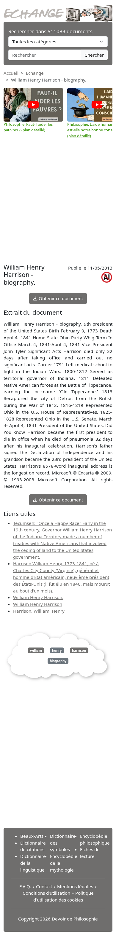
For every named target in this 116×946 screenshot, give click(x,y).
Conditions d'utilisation (46, 893)
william (36, 650)
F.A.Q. (25, 886)
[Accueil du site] (58, 10)
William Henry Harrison (37, 604)
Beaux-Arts (31, 836)
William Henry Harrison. (38, 597)
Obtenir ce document (60, 298)
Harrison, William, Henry (39, 611)
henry (57, 650)
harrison (79, 650)
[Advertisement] (58, 201)
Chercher (94, 55)
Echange (35, 73)
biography (58, 661)
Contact (44, 886)
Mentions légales (75, 886)
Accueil (11, 73)
